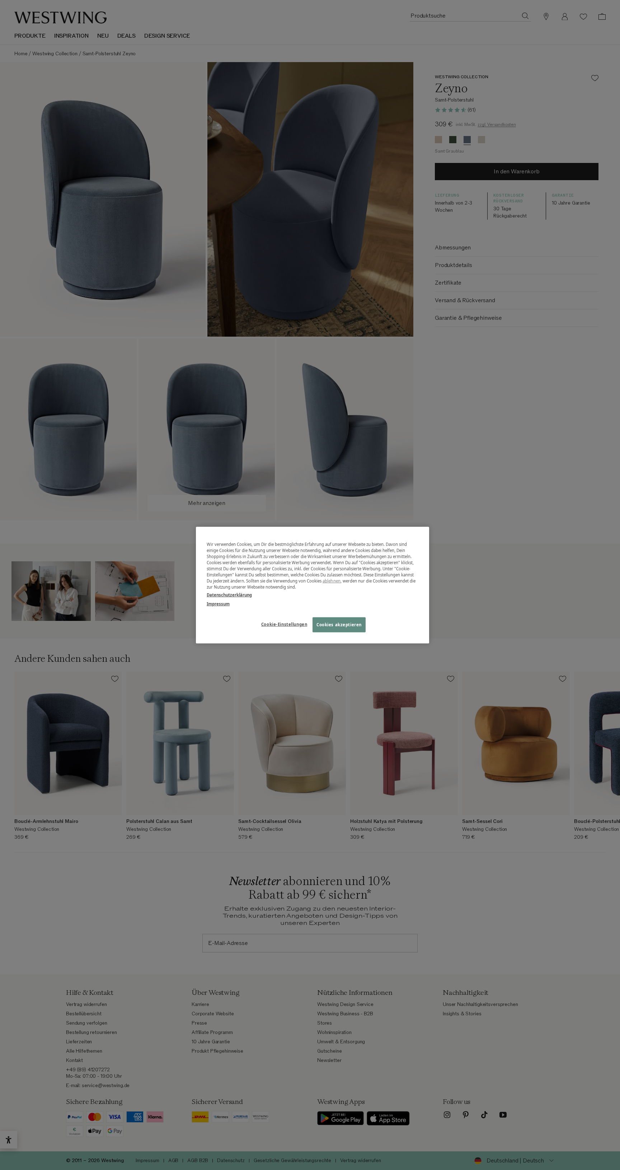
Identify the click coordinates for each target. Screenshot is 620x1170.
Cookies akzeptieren (339, 624)
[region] (312, 585)
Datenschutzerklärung (229, 594)
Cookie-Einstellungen (284, 624)
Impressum (218, 603)
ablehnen (331, 581)
